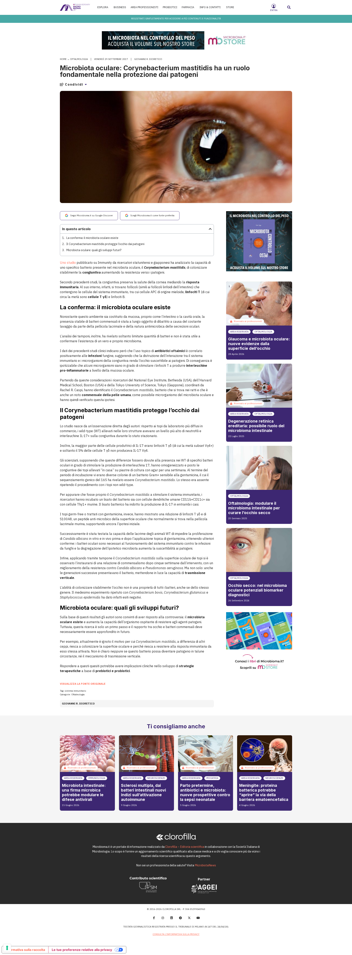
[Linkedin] (171, 917)
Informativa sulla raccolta (25, 950)
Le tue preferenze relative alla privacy (82, 950)
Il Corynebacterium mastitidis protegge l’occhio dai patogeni (105, 244)
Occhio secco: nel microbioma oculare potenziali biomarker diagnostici (257, 590)
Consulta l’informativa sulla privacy (176, 934)
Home (63, 59)
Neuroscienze (156, 778)
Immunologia (96, 778)
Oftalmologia (79, 59)
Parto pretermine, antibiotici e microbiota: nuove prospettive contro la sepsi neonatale (205, 792)
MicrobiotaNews (205, 865)
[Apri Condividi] (85, 84)
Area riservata (239, 331)
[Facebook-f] (153, 917)
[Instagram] (162, 917)
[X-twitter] (189, 917)
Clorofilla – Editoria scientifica (184, 847)
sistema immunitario (75, 690)
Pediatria (212, 778)
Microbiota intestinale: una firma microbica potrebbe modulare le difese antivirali (84, 792)
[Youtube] (198, 917)
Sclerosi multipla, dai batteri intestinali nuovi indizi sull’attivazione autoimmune (143, 792)
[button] (289, 7)
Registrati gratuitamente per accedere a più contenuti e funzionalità (176, 18)
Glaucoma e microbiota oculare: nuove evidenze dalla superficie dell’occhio (259, 344)
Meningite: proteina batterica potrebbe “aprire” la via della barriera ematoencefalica (263, 792)
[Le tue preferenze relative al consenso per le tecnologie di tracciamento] (7, 948)
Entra (273, 10)
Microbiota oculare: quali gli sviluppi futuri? (93, 250)
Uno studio (68, 263)
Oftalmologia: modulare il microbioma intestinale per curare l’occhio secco (254, 508)
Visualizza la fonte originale (83, 684)
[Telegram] (180, 917)
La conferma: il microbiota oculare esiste (92, 238)
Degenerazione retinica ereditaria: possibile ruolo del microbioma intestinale (256, 426)
